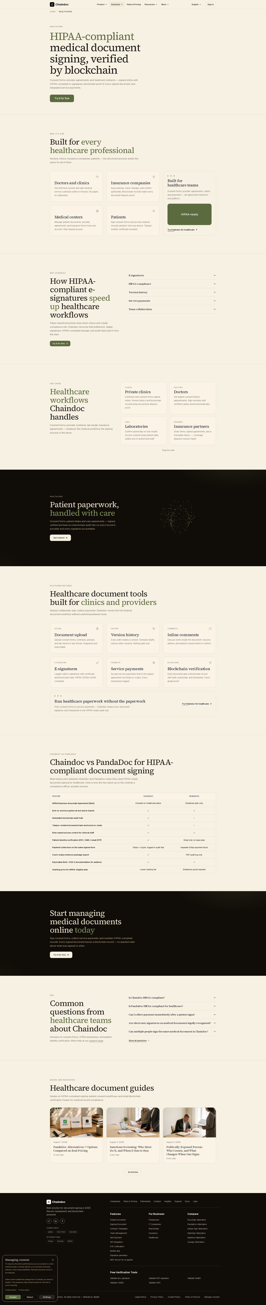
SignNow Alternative (196, 1237)
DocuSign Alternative (196, 1220)
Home (53, 12)
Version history (138, 292)
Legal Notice (140, 1297)
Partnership (145, 1201)
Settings (47, 1297)
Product (100, 4)
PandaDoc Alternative (197, 1224)
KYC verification (117, 1246)
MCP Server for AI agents (121, 1260)
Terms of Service (192, 1297)
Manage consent (211, 1297)
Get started (58, 538)
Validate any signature (120, 1278)
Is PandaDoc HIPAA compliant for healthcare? (156, 1006)
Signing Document (118, 1224)
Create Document (118, 1220)
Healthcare (153, 1237)
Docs (187, 1201)
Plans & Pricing (134, 4)
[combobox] (196, 4)
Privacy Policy (157, 1297)
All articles (133, 1172)
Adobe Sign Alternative (197, 1228)
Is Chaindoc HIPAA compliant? (147, 997)
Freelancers (154, 1220)
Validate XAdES (194, 1278)
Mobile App (115, 1251)
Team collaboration (140, 309)
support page (96, 1040)
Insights (167, 1201)
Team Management (118, 1233)
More (163, 4)
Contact (157, 1201)
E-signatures (136, 275)
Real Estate (154, 1228)
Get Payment (116, 1237)
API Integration (116, 1242)
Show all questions (138, 1040)
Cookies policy (10, 1290)
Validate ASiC (155, 1282)
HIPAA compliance (140, 284)
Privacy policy (24, 1290)
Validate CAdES (117, 1282)
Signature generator (119, 1255)
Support (178, 1201)
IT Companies (155, 1224)
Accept (13, 1297)
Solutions (115, 4)
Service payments (139, 300)
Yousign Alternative (195, 1242)
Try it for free (61, 98)
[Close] (52, 1259)
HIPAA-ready (189, 214)
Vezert (96, 1297)
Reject (30, 1297)
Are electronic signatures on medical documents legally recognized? (170, 1023)
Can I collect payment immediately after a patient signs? (162, 1014)
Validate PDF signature (159, 1278)
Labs (195, 1201)
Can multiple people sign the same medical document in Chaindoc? (168, 1031)
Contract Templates (119, 1228)
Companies (115, 1201)
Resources (150, 4)
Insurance (153, 1233)
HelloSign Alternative (196, 1233)
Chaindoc (62, 4)
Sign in (211, 4)
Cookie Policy (174, 1297)
